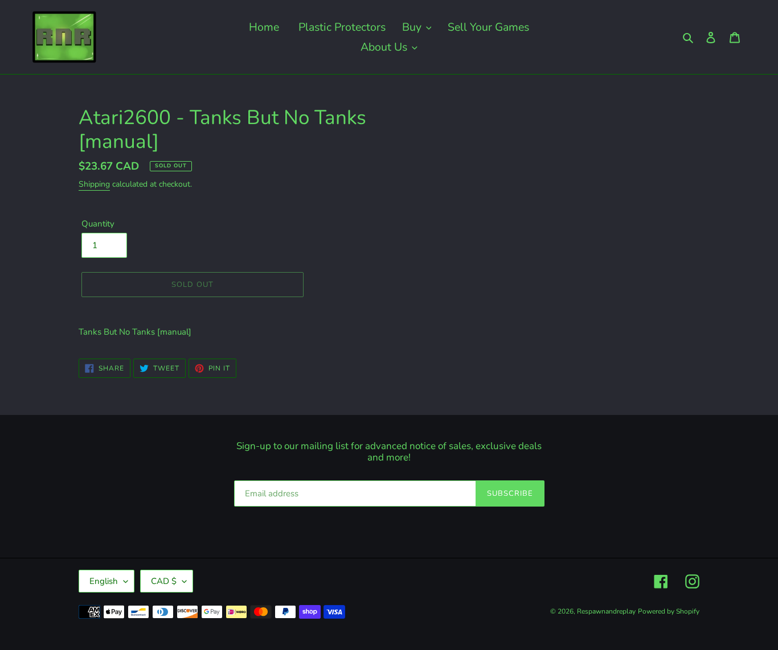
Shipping (94, 184)
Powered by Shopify (668, 611)
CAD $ (164, 581)
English (103, 581)
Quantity (97, 223)
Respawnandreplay (606, 611)
